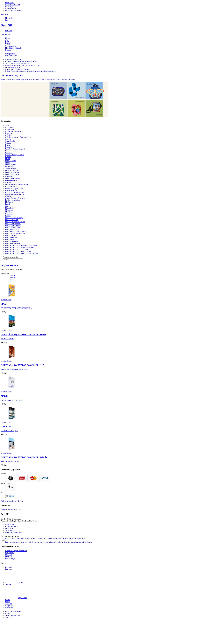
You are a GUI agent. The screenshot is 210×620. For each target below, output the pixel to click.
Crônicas (8, 143)
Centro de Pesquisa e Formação (16, 551)
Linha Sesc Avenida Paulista (15, 222)
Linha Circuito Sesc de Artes (15, 233)
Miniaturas (9, 212)
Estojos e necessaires (12, 200)
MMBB (4, 396)
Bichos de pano (10, 186)
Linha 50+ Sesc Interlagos (14, 218)
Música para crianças (12, 178)
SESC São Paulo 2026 (13, 615)
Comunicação (10, 141)
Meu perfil (8, 18)
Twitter (20, 582)
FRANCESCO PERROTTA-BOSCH (14, 369)
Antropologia (9, 129)
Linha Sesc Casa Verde (13, 224)
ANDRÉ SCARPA (7, 339)
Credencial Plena (11, 9)
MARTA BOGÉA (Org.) (9, 431)
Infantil (7, 204)
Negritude (8, 176)
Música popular (10, 165)
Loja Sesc (8, 31)
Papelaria (8, 214)
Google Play (9, 606)
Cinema (8, 139)
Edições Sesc (9, 553)
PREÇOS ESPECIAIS (13, 48)
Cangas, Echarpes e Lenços (14, 194)
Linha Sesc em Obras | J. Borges (16, 249)
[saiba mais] (11, 296)
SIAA (3, 304)
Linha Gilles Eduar (11, 241)
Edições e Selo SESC (10, 265)
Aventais (8, 182)
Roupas (7, 216)
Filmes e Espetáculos (12, 170)
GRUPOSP (6, 426)
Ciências (8, 135)
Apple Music (22, 598)
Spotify (7, 602)
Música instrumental (12, 174)
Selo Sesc (8, 555)
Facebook (8, 567)
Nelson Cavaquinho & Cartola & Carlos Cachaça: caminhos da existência (30, 71)
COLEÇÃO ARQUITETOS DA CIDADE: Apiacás (24, 457)
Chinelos (8, 196)
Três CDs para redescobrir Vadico (17, 63)
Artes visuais (9, 127)
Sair (6, 20)
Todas (7, 125)
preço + (12, 279)
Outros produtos (10, 46)
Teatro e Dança (10, 168)
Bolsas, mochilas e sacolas (14, 188)
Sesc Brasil (9, 617)
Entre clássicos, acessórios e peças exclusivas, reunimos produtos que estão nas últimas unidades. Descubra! (38, 79)
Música (7, 163)
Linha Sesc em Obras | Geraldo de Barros (19, 247)
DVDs (7, 42)
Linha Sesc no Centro (12, 228)
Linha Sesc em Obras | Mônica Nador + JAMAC (22, 253)
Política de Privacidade (13, 10)
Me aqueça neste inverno (13, 67)
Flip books (9, 202)
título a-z (13, 275)
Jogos (7, 206)
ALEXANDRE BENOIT (10, 461)
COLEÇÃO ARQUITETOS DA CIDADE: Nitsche (23, 334)
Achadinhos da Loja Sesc (14, 59)
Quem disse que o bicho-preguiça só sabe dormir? (22, 65)
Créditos (8, 613)
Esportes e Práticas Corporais (15, 149)
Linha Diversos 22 (11, 235)
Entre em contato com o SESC (11, 510)
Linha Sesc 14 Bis (11, 220)
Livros (7, 38)
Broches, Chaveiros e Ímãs (14, 192)
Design (7, 145)
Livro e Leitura (10, 161)
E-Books (8, 50)
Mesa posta (9, 210)
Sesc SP (6, 25)
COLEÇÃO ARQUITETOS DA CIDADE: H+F (22, 365)
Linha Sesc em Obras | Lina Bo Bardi (18, 251)
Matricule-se (9, 528)
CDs (6, 40)
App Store (8, 604)
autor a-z (13, 277)
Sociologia (9, 167)
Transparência (10, 530)
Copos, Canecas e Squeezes (14, 198)
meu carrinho (11, 56)
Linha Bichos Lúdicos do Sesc (15, 231)
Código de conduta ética (13, 532)
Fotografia (8, 153)
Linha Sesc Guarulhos (13, 226)
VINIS (7, 44)
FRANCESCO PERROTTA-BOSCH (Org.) (16, 308)
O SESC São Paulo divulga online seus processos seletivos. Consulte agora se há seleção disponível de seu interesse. (45, 538)
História (8, 157)
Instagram (8, 569)
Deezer (7, 600)
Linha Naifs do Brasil (12, 243)
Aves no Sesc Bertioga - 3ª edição (17, 69)
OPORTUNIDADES (12, 5)
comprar (4, 300)
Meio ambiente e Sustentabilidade (16, 184)
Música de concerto (12, 172)
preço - (12, 281)
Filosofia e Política (11, 151)
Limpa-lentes (9, 208)
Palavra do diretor (11, 526)
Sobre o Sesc (9, 3)
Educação (8, 147)
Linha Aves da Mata (12, 230)
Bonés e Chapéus (11, 190)
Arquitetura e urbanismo (13, 131)
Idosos (7, 159)
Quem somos (9, 525)
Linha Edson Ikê (11, 237)
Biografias (8, 133)
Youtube (8, 584)
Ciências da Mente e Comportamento (18, 137)
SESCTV (8, 557)
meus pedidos (10, 54)
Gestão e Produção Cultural (14, 155)
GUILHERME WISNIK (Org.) (12, 400)
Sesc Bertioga (10, 559)
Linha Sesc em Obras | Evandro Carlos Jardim (21, 245)
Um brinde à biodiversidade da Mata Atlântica (21, 61)
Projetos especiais (11, 180)
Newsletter (9, 608)
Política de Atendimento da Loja (12, 501)
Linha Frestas (10, 239)
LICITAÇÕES (10, 7)
